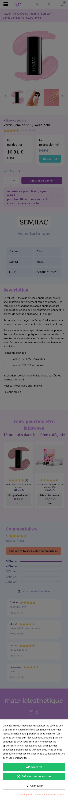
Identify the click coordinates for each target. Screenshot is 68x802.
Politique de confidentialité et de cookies (42, 794)
